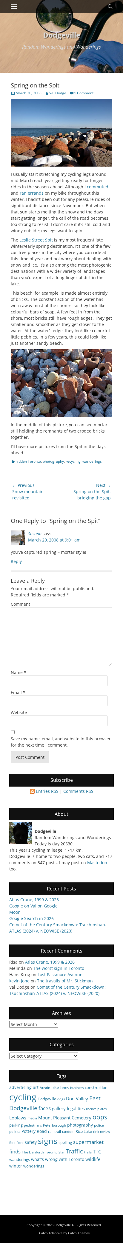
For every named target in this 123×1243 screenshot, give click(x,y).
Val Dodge (57, 93)
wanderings (92, 461)
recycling (73, 461)
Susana (34, 533)
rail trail (54, 1131)
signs (47, 1140)
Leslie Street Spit (36, 240)
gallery (59, 1108)
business (77, 1088)
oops (100, 1117)
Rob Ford (16, 1143)
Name (18, 672)
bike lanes (60, 1087)
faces (45, 1108)
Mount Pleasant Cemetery (64, 1118)
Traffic (74, 1151)
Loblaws (17, 1118)
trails (88, 1152)
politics (14, 1132)
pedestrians (33, 1125)
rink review (101, 1132)
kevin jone (19, 981)
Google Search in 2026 (31, 918)
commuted (97, 187)
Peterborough (54, 1125)
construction (96, 1087)
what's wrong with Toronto (57, 1159)
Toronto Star (54, 1152)
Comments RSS (78, 791)
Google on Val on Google (33, 906)
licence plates (96, 1109)
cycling (22, 1097)
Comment (20, 604)
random (68, 1132)
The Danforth (33, 1152)
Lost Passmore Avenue (60, 974)
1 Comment (83, 93)
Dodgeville (61, 35)
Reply (16, 561)
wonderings (33, 1166)
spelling (65, 1142)
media (32, 1118)
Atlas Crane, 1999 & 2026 (34, 899)
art (36, 1087)
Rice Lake (84, 1131)
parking (16, 1125)
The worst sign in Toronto (58, 968)
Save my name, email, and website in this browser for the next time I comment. (61, 742)
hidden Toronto (28, 461)
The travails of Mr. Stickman (65, 981)
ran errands (32, 193)
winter (15, 1166)
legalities (76, 1108)
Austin (45, 1087)
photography (53, 461)
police (99, 1125)
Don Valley (77, 1099)
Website (19, 712)
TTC (97, 1151)
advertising (20, 1087)
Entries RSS (47, 791)
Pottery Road (34, 1131)
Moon (15, 912)
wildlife (92, 1159)
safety (31, 1142)
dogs (61, 1099)
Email (18, 692)
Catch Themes (79, 1233)
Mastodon (97, 862)
